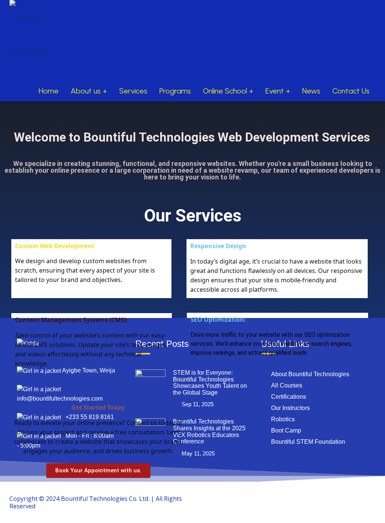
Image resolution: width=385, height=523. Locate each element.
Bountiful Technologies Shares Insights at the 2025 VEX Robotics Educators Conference (209, 431)
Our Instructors (290, 408)
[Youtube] (350, 498)
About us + (89, 90)
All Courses (286, 385)
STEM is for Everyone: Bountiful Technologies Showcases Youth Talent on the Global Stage (210, 382)
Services (133, 90)
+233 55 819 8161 (87, 417)
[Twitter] (333, 498)
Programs (175, 90)
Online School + (228, 90)
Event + (277, 90)
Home (49, 90)
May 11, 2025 (198, 453)
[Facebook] (298, 498)
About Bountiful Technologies (310, 374)
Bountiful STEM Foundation (308, 442)
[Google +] (316, 498)
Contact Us (351, 90)
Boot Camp (286, 430)
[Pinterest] (367, 498)
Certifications (288, 396)
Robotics (283, 419)
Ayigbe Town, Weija (88, 370)
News (311, 90)
